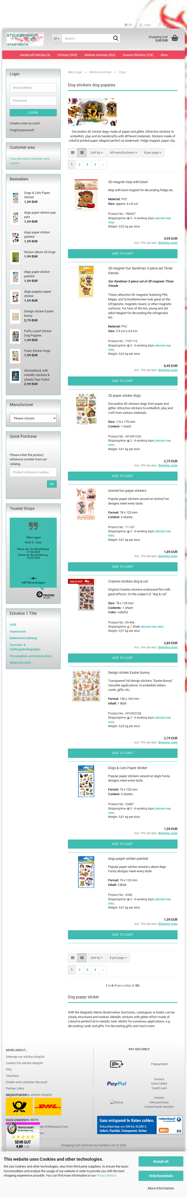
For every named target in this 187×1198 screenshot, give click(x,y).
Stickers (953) (67, 55)
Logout (14, 163)
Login (33, 112)
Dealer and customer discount (26, 1082)
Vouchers (12, 1076)
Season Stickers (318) (138, 55)
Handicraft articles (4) (35, 55)
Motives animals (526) (99, 55)
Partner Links (15, 1088)
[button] (128, 25)
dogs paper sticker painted (128, 859)
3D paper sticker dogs (124, 395)
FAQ (8, 1069)
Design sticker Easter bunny (129, 672)
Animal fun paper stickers (127, 491)
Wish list (167, 25)
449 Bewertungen (33, 582)
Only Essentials (161, 1176)
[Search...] (115, 38)
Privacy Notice (106, 1175)
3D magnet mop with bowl (128, 182)
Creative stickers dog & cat (128, 581)
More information (161, 1188)
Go (52, 484)
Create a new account (25, 123)
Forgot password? (22, 130)
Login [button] (146, 25)
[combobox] (96, 153)
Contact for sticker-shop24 (24, 1063)
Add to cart (122, 253)
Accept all (160, 1161)
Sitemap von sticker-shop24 (25, 1057)
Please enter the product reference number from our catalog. (28, 459)
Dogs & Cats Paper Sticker (127, 768)
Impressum (18, 631)
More (164, 55)
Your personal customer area (29, 158)
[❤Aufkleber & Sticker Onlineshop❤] (25, 39)
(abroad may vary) (152, 626)
